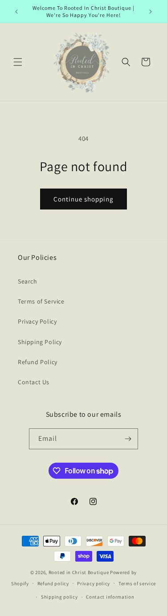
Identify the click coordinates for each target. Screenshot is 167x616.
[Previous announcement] (16, 11)
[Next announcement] (150, 11)
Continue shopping (83, 199)
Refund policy (53, 583)
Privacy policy (93, 583)
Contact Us (33, 382)
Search (27, 281)
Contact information (110, 597)
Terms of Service (41, 301)
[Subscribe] (128, 438)
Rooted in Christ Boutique (79, 572)
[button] (18, 62)
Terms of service (137, 583)
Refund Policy (37, 362)
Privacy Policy (37, 321)
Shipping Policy (40, 342)
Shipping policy (59, 597)
